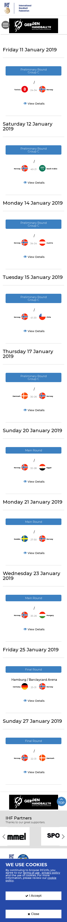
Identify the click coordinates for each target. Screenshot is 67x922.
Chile (49, 317)
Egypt (49, 468)
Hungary (50, 615)
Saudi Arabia (52, 169)
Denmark (16, 396)
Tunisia (17, 90)
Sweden (17, 539)
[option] (33, 836)
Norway (50, 90)
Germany (16, 687)
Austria (50, 243)
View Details (36, 103)
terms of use (31, 872)
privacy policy (51, 872)
